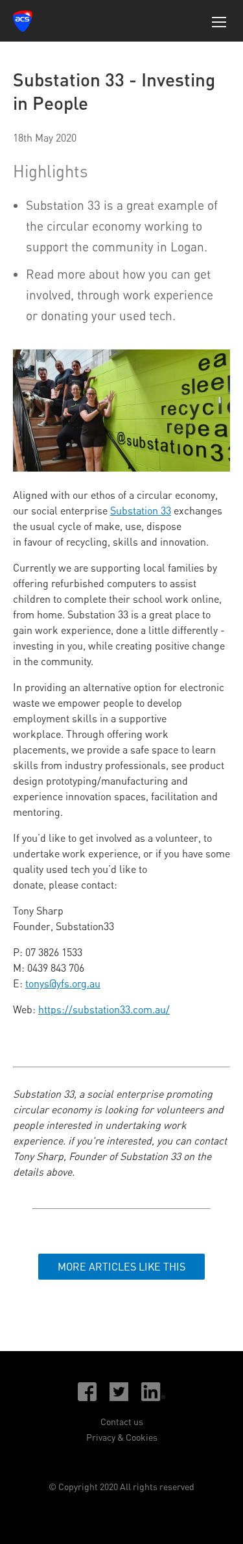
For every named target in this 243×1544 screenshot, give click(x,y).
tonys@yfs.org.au (62, 983)
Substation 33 (140, 510)
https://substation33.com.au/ (104, 1009)
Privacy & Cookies (121, 1437)
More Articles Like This (121, 1266)
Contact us (121, 1421)
